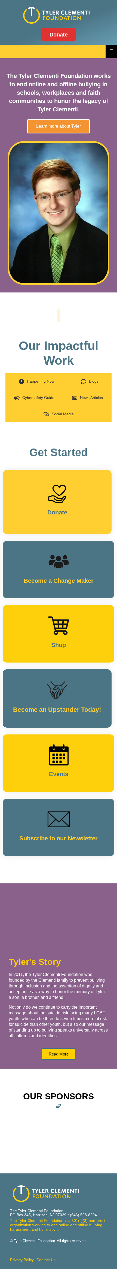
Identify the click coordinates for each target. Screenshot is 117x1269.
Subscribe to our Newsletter (58, 838)
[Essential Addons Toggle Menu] (111, 51)
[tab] (36, 381)
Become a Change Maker (59, 580)
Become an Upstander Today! (57, 709)
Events (58, 774)
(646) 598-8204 (83, 1215)
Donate (57, 512)
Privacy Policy (22, 1260)
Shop (58, 645)
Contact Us (46, 1260)
